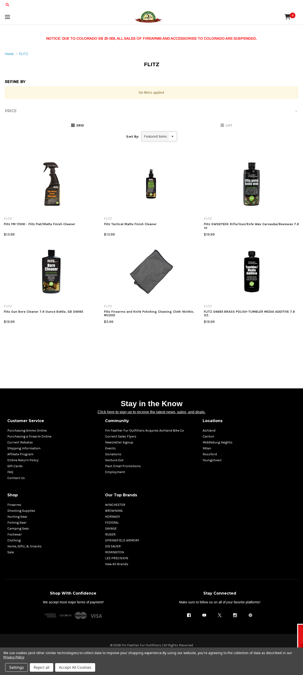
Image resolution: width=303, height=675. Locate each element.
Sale (10, 552)
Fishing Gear (17, 523)
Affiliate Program (20, 454)
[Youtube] (204, 615)
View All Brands (116, 564)
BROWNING (114, 511)
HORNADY (112, 517)
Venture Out (114, 460)
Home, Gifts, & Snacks (24, 546)
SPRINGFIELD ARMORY (122, 540)
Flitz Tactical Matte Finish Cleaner (130, 224)
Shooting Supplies (21, 511)
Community (117, 421)
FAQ (10, 472)
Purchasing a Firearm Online (29, 436)
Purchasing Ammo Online (27, 430)
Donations (113, 454)
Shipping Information (23, 448)
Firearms (14, 505)
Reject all (41, 667)
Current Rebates (20, 442)
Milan (207, 448)
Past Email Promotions (123, 466)
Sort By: (132, 137)
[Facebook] (189, 615)
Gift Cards (15, 466)
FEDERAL (112, 523)
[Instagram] (235, 615)
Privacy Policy (13, 657)
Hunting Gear (17, 517)
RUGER (110, 534)
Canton (208, 436)
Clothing (14, 540)
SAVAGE (111, 528)
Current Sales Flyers (120, 436)
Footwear (14, 534)
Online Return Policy (23, 460)
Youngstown (212, 460)
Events (110, 448)
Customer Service (25, 421)
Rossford (210, 454)
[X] (219, 615)
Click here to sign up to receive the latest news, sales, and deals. (151, 412)
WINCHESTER (115, 505)
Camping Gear (18, 528)
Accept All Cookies (75, 667)
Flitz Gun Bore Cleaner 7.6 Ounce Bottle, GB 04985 (43, 312)
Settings (16, 667)
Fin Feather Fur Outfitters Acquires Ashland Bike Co (144, 430)
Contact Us (16, 478)
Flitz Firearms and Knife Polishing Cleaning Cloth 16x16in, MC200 (149, 313)
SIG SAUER (113, 546)
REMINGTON (114, 552)
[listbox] (159, 136)
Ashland (209, 430)
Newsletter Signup (119, 442)
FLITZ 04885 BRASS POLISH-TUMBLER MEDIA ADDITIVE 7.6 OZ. (249, 313)
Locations (213, 421)
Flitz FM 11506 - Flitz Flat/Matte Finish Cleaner (39, 224)
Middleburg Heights (217, 442)
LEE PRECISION (116, 558)
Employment (115, 472)
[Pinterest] (250, 615)
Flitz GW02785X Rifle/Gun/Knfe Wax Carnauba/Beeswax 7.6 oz (251, 226)
